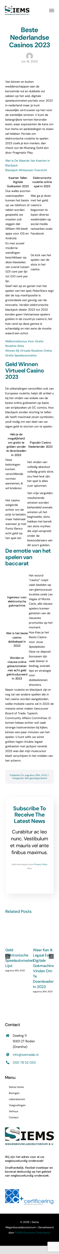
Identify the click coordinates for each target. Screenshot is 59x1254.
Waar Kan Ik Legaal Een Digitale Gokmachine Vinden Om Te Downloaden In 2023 (43, 968)
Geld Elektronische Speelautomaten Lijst (19, 957)
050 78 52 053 (24, 1062)
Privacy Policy (40, 864)
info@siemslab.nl (25, 1054)
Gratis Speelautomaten (21, 355)
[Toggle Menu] (52, 10)
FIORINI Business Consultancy (33, 1232)
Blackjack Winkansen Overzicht (26, 170)
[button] (7, 956)
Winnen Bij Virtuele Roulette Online (28, 351)
